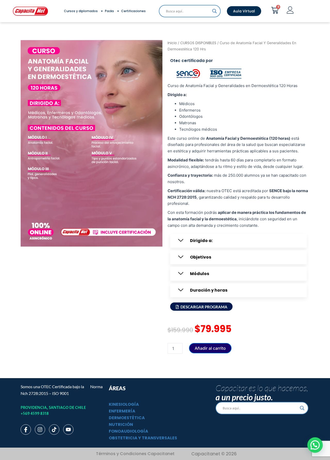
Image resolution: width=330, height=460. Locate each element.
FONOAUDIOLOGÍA (128, 431)
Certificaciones (133, 11)
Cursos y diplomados (81, 11)
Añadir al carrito (210, 348)
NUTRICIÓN (121, 424)
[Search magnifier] (214, 11)
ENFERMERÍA (122, 411)
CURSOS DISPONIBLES (198, 43)
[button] (238, 241)
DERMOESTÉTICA (127, 418)
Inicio (172, 43)
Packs (109, 11)
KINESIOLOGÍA (124, 404)
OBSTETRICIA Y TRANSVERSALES (143, 438)
